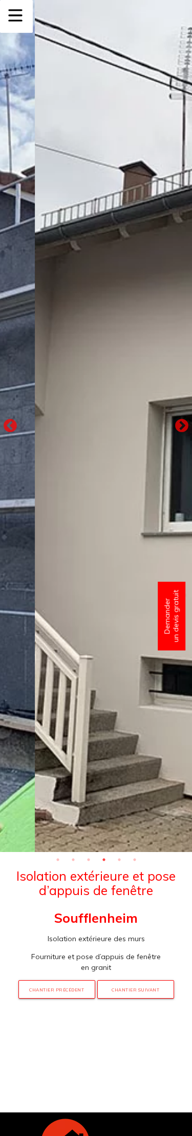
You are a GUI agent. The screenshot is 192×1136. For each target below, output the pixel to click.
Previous (10, 426)
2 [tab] (73, 860)
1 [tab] (58, 860)
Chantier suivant (135, 989)
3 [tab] (88, 860)
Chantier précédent (56, 989)
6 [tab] (135, 860)
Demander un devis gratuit (171, 616)
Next (181, 426)
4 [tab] (104, 860)
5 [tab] (119, 860)
